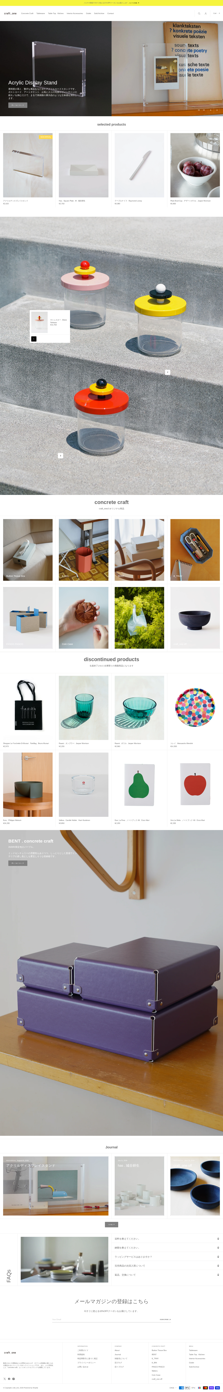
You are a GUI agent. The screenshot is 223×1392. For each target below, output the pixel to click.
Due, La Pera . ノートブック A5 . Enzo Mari (132, 820)
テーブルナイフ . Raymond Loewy (128, 201)
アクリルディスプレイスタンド (15, 201)
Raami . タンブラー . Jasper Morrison (74, 743)
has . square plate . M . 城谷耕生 (72, 201)
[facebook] (9, 1378)
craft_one (15, 1388)
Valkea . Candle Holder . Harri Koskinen (74, 820)
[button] (206, 13)
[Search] (199, 13)
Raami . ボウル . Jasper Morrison (128, 743)
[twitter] (4, 1378)
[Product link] (28, 165)
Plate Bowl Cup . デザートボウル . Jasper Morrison (190, 201)
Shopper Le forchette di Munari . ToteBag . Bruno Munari (26, 743)
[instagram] (13, 1378)
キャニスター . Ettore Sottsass (58, 321)
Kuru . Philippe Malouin (12, 820)
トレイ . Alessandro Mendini (181, 743)
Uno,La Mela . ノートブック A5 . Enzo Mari (187, 820)
